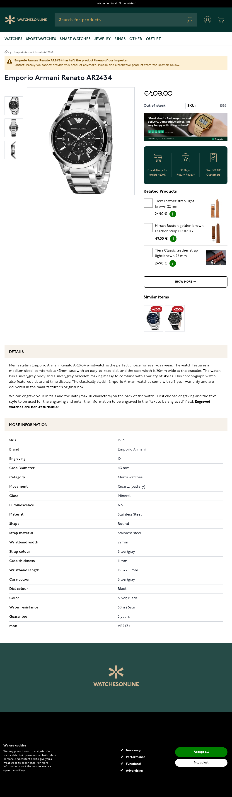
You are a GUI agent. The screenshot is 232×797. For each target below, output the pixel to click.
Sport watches (41, 39)
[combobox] (126, 20)
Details (16, 352)
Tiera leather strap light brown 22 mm (174, 203)
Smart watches (75, 39)
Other (135, 39)
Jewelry (102, 39)
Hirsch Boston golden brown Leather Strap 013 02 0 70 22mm (179, 229)
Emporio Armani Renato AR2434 (33, 52)
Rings (120, 39)
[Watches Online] (26, 20)
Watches (13, 39)
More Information (28, 425)
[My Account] (207, 19)
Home (6, 52)
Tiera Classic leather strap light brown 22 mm (176, 253)
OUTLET (153, 39)
